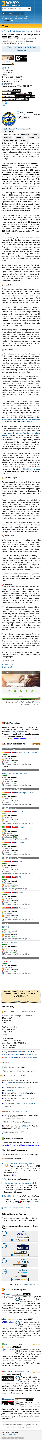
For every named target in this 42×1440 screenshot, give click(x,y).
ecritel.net (30, 1122)
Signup (21, 13)
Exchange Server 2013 (27, 793)
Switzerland (9, 1057)
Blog (11, 1438)
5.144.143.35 (25, 1126)
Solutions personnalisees (28, 752)
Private (21, 877)
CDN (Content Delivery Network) (17, 129)
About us (7, 667)
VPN (9, 961)
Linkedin (18, 1438)
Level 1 (21, 812)
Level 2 (21, 827)
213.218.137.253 (32, 1104)
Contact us (7, 664)
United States (32, 1057)
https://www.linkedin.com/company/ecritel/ (19, 1183)
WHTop (4, 31)
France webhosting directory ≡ (29, 1284)
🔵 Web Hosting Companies (19, 31)
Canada (27, 1051)
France (4, 1054)
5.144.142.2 (22, 1112)
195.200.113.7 (22, 1093)
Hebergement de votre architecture (14, 773)
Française (21, 1118)
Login (11, 13)
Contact (4, 1434)
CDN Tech (5, 927)
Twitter (7, 1438)
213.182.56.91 (24, 1098)
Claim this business (21, 1001)
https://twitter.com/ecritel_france (21, 1164)
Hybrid (21, 892)
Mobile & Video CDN (9, 942)
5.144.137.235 (22, 1088)
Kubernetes (23, 908)
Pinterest (14, 1438)
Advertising (13, 1434)
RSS (22, 1438)
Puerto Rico (15, 1054)
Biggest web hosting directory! (14, 5)
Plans (37, 744)
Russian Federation (30, 1054)
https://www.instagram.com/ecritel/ (16, 1208)
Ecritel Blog (8, 1196)
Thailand (20, 1057)
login (26, 996)
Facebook (3, 1438)
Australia (17, 1051)
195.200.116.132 (11, 1082)
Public (21, 862)
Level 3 (21, 842)
